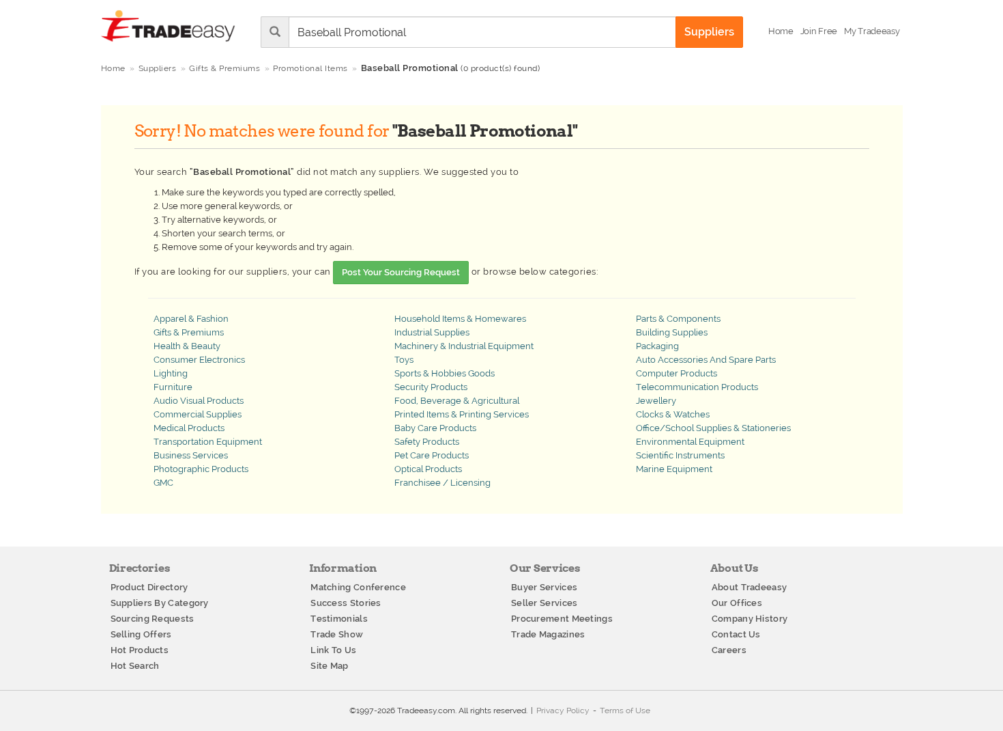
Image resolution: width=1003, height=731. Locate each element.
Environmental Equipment (690, 442)
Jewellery (656, 401)
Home (113, 68)
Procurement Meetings (562, 618)
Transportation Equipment (208, 442)
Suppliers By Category (160, 603)
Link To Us (333, 650)
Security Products (430, 387)
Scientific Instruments (680, 455)
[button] (871, 31)
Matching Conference (358, 587)
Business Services (191, 455)
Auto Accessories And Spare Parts (706, 360)
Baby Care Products (435, 428)
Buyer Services (544, 587)
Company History (750, 618)
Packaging (657, 346)
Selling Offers (141, 634)
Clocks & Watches (673, 414)
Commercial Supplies (198, 414)
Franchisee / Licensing (442, 483)
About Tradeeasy (749, 587)
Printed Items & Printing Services (461, 414)
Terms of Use (625, 710)
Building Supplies (672, 332)
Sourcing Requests (152, 618)
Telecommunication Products (697, 387)
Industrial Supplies (431, 332)
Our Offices (737, 603)
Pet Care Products (431, 455)
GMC (163, 483)
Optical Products (428, 469)
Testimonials (339, 618)
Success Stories (345, 603)
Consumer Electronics (199, 360)
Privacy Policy (563, 710)
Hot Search (135, 666)
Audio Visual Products (199, 401)
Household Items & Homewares (460, 319)
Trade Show (336, 634)
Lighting (171, 373)
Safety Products (426, 442)
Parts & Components (678, 319)
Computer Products (676, 373)
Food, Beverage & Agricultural (456, 401)
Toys (403, 360)
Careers (729, 650)
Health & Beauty (187, 346)
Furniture (173, 387)
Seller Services (544, 603)
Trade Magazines (548, 634)
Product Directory (149, 587)
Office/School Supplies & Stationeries (713, 428)
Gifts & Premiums (189, 332)
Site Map (329, 666)
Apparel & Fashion (191, 319)
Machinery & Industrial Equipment (464, 346)
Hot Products (140, 650)
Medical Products (189, 428)
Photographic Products (201, 469)
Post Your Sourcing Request (401, 272)
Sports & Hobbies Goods (444, 373)
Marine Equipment (674, 469)
